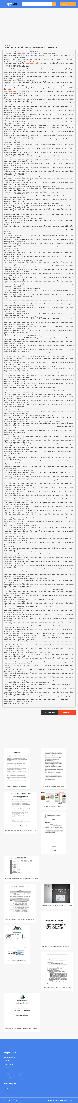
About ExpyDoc (8, 1064)
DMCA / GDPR (63, 1100)
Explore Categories (9, 1057)
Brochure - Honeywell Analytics (53, 806)
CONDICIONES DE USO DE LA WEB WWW (53, 786)
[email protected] (31, 63)
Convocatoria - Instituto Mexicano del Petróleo (56, 946)
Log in (6, 1088)
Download (50, 712)
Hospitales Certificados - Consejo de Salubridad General (21, 878)
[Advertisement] (39, 26)
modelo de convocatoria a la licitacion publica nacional (22, 1028)
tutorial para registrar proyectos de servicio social (20, 830)
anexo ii (53, 850)
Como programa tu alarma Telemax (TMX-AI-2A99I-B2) (57, 905)
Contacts (6, 1068)
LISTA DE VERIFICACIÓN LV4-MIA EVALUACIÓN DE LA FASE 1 (57, 987)
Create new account (10, 1092)
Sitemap (6, 1061)
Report (67, 712)
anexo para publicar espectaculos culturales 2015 (20, 919)
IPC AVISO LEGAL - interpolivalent (16, 786)
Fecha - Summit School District (17, 960)
